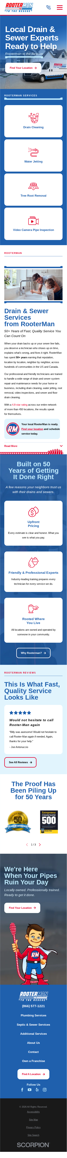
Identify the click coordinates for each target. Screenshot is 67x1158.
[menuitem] (33, 1112)
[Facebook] (22, 1089)
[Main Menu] (60, 7)
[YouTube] (29, 1089)
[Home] (18, 7)
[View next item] (39, 844)
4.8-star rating (19, 404)
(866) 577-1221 (33, 1006)
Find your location (32, 429)
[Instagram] (44, 1089)
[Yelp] (37, 1089)
